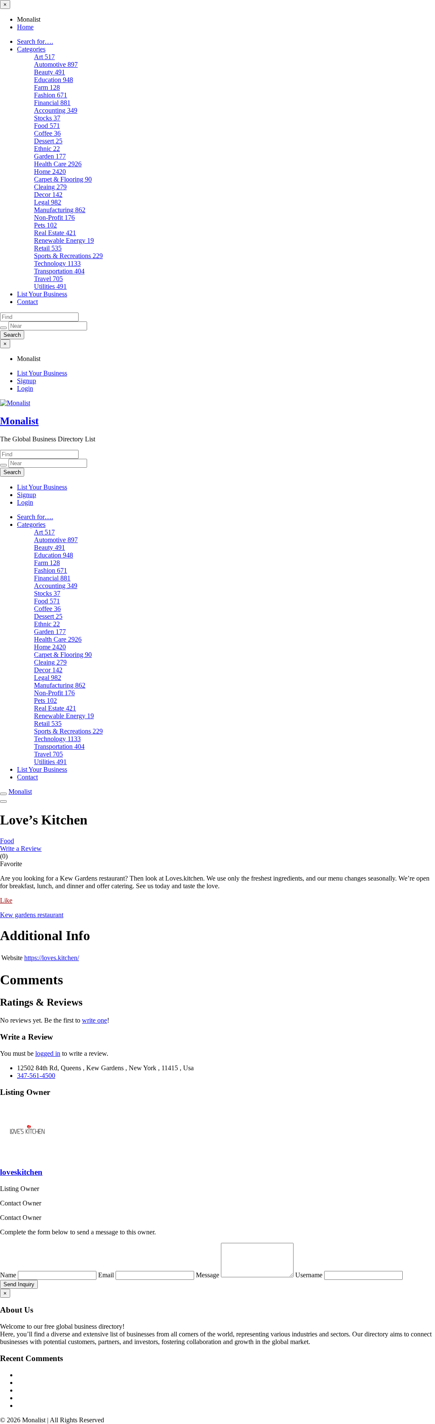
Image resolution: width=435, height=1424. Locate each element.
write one (94, 1020)
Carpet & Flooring (63, 179)
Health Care (58, 164)
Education (53, 79)
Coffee (47, 133)
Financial (52, 102)
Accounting (55, 110)
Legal (47, 202)
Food (47, 125)
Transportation (59, 271)
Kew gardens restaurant (31, 914)
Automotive (56, 64)
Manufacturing (59, 209)
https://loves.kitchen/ (51, 957)
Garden (50, 156)
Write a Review (21, 848)
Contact (27, 301)
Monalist (19, 420)
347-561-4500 (36, 1075)
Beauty (49, 72)
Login (25, 388)
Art (44, 56)
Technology (57, 263)
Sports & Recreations (68, 255)
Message (208, 1275)
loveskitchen (21, 1172)
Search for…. (35, 41)
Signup (26, 380)
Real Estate (55, 232)
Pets (45, 225)
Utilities (50, 286)
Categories (31, 49)
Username (309, 1275)
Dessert (48, 141)
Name (9, 1275)
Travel (48, 278)
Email (107, 1275)
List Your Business (42, 294)
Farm (47, 87)
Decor (48, 194)
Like (6, 900)
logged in (47, 1053)
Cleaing (50, 186)
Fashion (50, 95)
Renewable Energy (64, 240)
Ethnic (47, 148)
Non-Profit (54, 217)
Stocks (47, 118)
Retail (48, 248)
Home (25, 27)
